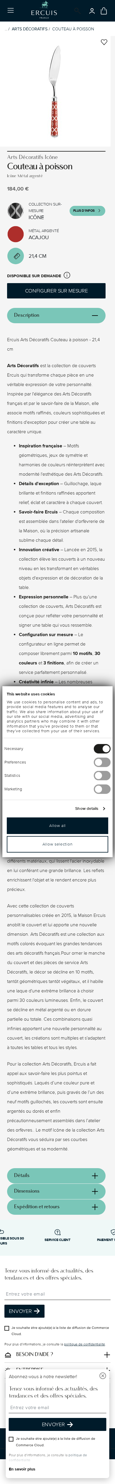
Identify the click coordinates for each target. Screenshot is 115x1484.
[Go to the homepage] (44, 10)
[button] (66, 276)
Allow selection (57, 844)
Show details (86, 808)
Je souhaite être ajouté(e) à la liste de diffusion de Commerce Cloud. (60, 1330)
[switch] (102, 762)
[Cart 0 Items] (103, 10)
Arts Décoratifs (29, 29)
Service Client (57, 1240)
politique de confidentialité (84, 1344)
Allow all (57, 825)
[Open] (76, 11)
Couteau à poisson (73, 29)
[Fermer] (102, 1376)
